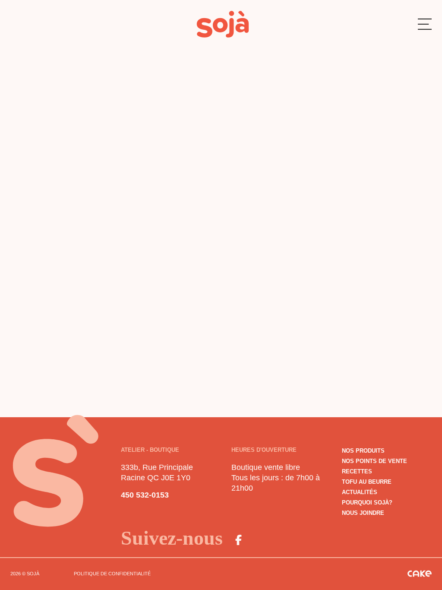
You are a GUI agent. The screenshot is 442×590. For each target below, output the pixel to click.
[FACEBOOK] (238, 540)
